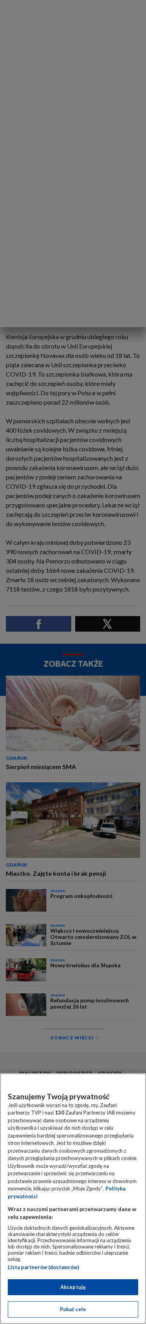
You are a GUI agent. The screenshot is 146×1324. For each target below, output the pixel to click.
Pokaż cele (73, 1309)
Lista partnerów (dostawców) (43, 1267)
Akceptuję (73, 1287)
